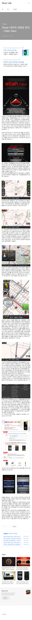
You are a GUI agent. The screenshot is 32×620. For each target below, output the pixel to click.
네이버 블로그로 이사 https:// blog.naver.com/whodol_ (8, 593)
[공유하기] (7, 526)
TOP (28, 614)
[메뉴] (29, 3)
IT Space (6, 533)
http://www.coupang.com (10, 59)
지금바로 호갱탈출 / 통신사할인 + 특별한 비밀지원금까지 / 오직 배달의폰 (11, 53)
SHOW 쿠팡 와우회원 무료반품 (13, 62)
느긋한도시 (4, 614)
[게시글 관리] (9, 526)
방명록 (15, 9)
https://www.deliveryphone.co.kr (12, 48)
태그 (8, 9)
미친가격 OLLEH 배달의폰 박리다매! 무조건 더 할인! (10, 50)
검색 (25, 3)
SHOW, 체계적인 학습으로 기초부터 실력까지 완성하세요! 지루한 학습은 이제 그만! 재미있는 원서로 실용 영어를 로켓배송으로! (15, 65)
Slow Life (7, 3)
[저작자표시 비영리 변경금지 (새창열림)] (20, 526)
